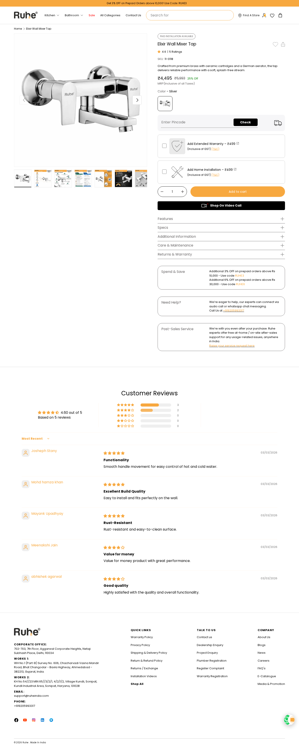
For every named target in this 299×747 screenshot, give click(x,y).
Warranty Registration (212, 676)
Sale (92, 15)
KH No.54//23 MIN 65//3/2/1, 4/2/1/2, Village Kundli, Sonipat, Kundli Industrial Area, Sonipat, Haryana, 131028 (55, 683)
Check (245, 122)
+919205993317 (233, 310)
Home (18, 28)
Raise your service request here (232, 346)
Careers (263, 661)
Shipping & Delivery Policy (149, 653)
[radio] (165, 103)
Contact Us (133, 15)
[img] (114, 453)
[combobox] (190, 15)
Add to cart (238, 191)
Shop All (137, 684)
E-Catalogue (267, 676)
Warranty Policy (142, 637)
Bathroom (72, 15)
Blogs (262, 645)
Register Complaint (210, 668)
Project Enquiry (207, 653)
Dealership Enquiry (210, 645)
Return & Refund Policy (146, 661)
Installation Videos (144, 676)
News (262, 653)
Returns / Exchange (144, 668)
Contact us (204, 637)
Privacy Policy (140, 645)
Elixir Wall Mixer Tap (38, 28)
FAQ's (262, 668)
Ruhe (26, 742)
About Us (264, 637)
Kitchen (50, 15)
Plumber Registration (212, 661)
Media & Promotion (271, 684)
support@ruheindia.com (31, 696)
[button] (280, 15)
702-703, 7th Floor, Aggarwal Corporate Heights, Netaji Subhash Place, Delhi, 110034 (52, 651)
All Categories (110, 15)
